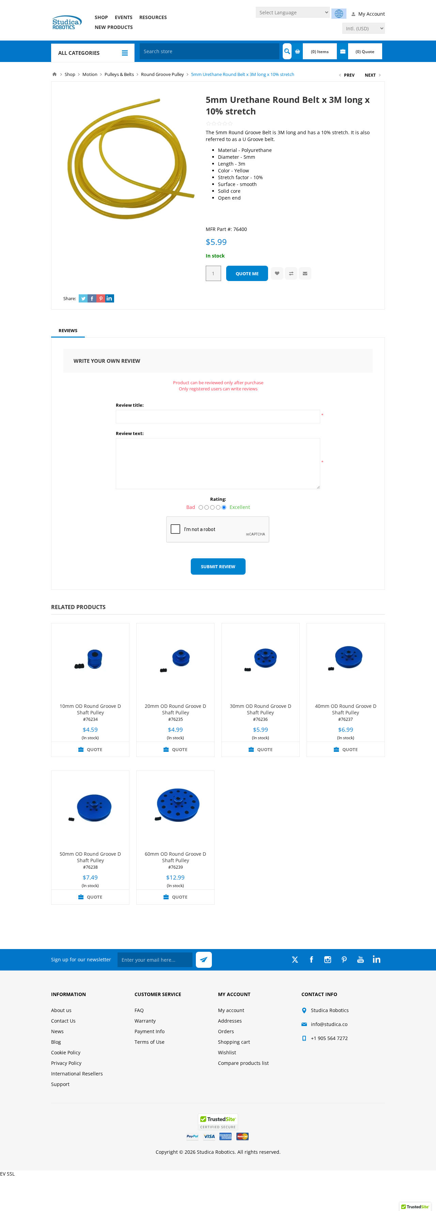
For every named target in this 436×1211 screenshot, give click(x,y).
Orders (226, 1031)
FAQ (139, 1010)
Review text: (130, 433)
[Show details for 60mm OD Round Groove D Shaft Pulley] (175, 810)
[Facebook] (311, 959)
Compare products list (243, 1063)
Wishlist (227, 1052)
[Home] (54, 74)
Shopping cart (234, 1042)
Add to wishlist (277, 273)
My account (231, 1010)
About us (61, 1010)
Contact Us (63, 1021)
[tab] (68, 330)
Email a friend (305, 273)
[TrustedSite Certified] (218, 1122)
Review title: (130, 405)
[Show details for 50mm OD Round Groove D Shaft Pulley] (90, 810)
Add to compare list (291, 273)
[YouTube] (360, 959)
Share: (69, 298)
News (57, 1031)
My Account (371, 14)
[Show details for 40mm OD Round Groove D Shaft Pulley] (346, 662)
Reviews (68, 330)
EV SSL (7, 1173)
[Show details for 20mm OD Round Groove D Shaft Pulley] (175, 662)
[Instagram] (327, 959)
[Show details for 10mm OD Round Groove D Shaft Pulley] (90, 662)
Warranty (145, 1021)
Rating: (218, 499)
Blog (56, 1042)
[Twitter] (295, 959)
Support (60, 1084)
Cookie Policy (65, 1052)
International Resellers (77, 1073)
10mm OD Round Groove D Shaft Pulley (90, 709)
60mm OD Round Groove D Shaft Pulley (175, 857)
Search (287, 51)
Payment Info (150, 1031)
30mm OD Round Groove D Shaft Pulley (260, 709)
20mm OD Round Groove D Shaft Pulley (175, 709)
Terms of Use (150, 1042)
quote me (247, 273)
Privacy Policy (66, 1063)
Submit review (218, 566)
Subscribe (204, 960)
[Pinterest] (344, 959)
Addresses (230, 1021)
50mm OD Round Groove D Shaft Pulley (90, 857)
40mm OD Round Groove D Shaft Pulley (345, 709)
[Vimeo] (376, 959)
